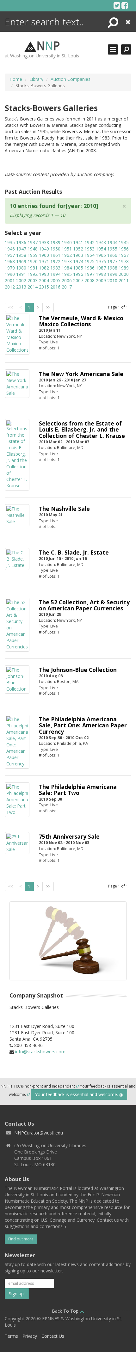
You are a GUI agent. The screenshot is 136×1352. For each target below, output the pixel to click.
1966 (112, 255)
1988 (112, 268)
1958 (21, 255)
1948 (33, 249)
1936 (21, 242)
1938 (44, 242)
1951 (67, 249)
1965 (101, 255)
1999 (112, 274)
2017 (67, 287)
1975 (89, 261)
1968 (10, 261)
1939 (55, 242)
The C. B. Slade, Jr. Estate (74, 552)
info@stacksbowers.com (40, 1052)
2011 (124, 280)
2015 (44, 287)
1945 (124, 242)
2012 (10, 287)
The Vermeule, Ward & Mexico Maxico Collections (81, 321)
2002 (21, 280)
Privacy (29, 1336)
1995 (67, 274)
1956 (124, 249)
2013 (21, 287)
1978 (124, 261)
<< (10, 307)
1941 (78, 242)
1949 (44, 249)
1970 (33, 261)
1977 (112, 261)
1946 (10, 249)
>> (48, 307)
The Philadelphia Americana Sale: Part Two (78, 789)
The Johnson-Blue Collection (78, 669)
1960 (44, 255)
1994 (55, 274)
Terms (11, 1336)
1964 (89, 255)
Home (15, 79)
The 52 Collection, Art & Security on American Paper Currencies (84, 605)
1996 (78, 274)
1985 (78, 268)
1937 (33, 242)
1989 (124, 268)
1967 (124, 255)
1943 (101, 242)
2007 (78, 280)
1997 (89, 274)
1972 (55, 261)
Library (36, 79)
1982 (44, 268)
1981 (33, 268)
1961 (55, 255)
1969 (21, 261)
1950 (55, 249)
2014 (33, 287)
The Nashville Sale (64, 508)
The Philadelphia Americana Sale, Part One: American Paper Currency (83, 725)
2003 (33, 280)
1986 (89, 268)
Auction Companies (70, 79)
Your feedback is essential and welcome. (77, 1094)
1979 (10, 268)
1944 (112, 242)
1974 (78, 261)
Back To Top (66, 1311)
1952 (78, 249)
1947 (21, 249)
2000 (124, 274)
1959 (33, 255)
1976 (101, 261)
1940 (67, 242)
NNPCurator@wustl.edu (38, 1133)
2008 (89, 280)
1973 (67, 261)
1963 (78, 255)
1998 (101, 274)
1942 (89, 242)
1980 (21, 268)
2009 (101, 280)
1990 (10, 274)
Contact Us (52, 1336)
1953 (89, 249)
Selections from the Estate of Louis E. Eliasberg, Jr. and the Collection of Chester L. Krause (82, 429)
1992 (33, 274)
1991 (21, 274)
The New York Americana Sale (81, 374)
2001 (10, 280)
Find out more (21, 1239)
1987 (101, 268)
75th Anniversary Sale (69, 836)
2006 (67, 280)
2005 (55, 280)
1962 (67, 255)
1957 (10, 255)
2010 (112, 280)
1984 (67, 268)
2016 (55, 287)
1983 (55, 268)
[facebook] (124, 5)
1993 (44, 274)
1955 (112, 249)
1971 (44, 261)
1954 (101, 249)
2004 (44, 280)
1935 (10, 242)
